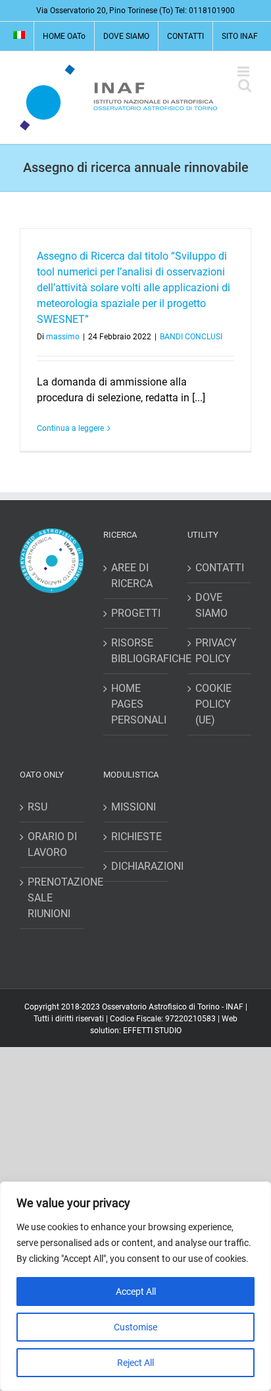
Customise (135, 1327)
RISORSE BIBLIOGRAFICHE (135, 651)
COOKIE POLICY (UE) (213, 704)
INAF (234, 1006)
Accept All (136, 1291)
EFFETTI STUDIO (152, 1030)
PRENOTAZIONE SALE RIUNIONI (52, 898)
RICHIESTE (135, 836)
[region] (135, 1286)
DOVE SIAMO (211, 605)
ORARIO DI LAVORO (52, 844)
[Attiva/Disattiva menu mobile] (244, 71)
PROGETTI (135, 613)
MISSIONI (133, 807)
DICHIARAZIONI (135, 866)
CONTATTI (219, 567)
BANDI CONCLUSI (191, 336)
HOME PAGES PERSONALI (135, 704)
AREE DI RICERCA (132, 575)
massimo (63, 336)
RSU (37, 807)
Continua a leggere (70, 428)
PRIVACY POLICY (216, 651)
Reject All (135, 1362)
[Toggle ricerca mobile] (244, 85)
